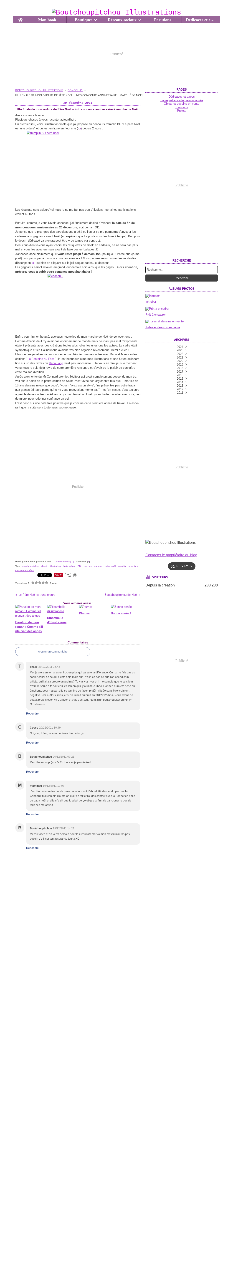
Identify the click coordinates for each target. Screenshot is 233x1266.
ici (79, 128)
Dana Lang (56, 363)
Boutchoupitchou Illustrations (39, 90)
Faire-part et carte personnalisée (181, 100)
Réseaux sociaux (122, 20)
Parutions (162, 20)
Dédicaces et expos (201, 20)
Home (20, 18)
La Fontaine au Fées (41, 359)
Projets (181, 110)
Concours (75, 90)
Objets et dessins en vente (181, 103)
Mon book (47, 20)
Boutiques (83, 20)
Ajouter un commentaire (53, 651)
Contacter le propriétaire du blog (171, 555)
